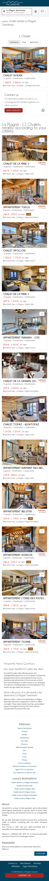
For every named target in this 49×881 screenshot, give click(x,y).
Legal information (30, 866)
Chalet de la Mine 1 (16, 294)
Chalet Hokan (12, 75)
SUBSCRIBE (40, 853)
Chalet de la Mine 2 (16, 163)
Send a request (13, 110)
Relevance (14, 42)
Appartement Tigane (17, 641)
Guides (24, 734)
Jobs (24, 750)
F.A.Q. (24, 757)
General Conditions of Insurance (25, 766)
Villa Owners (25, 863)
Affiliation (16, 866)
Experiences (24, 738)
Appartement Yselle (16, 207)
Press (24, 753)
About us (24, 744)
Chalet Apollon (14, 250)
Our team (24, 741)
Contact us (25, 875)
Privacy (24, 760)
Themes (25, 731)
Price (24, 42)
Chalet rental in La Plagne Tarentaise (24, 782)
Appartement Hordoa (18, 554)
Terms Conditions (24, 763)
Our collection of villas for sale (24, 772)
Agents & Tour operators (24, 769)
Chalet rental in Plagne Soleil (24, 798)
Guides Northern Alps (24, 785)
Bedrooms (34, 42)
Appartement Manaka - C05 (21, 337)
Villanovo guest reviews (24, 747)
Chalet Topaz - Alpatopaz (21, 424)
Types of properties (24, 728)
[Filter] (35, 11)
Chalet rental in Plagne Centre (24, 792)
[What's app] (42, 110)
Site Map (37, 863)
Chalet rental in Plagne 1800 (24, 789)
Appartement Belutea (17, 511)
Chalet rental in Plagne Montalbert (24, 795)
